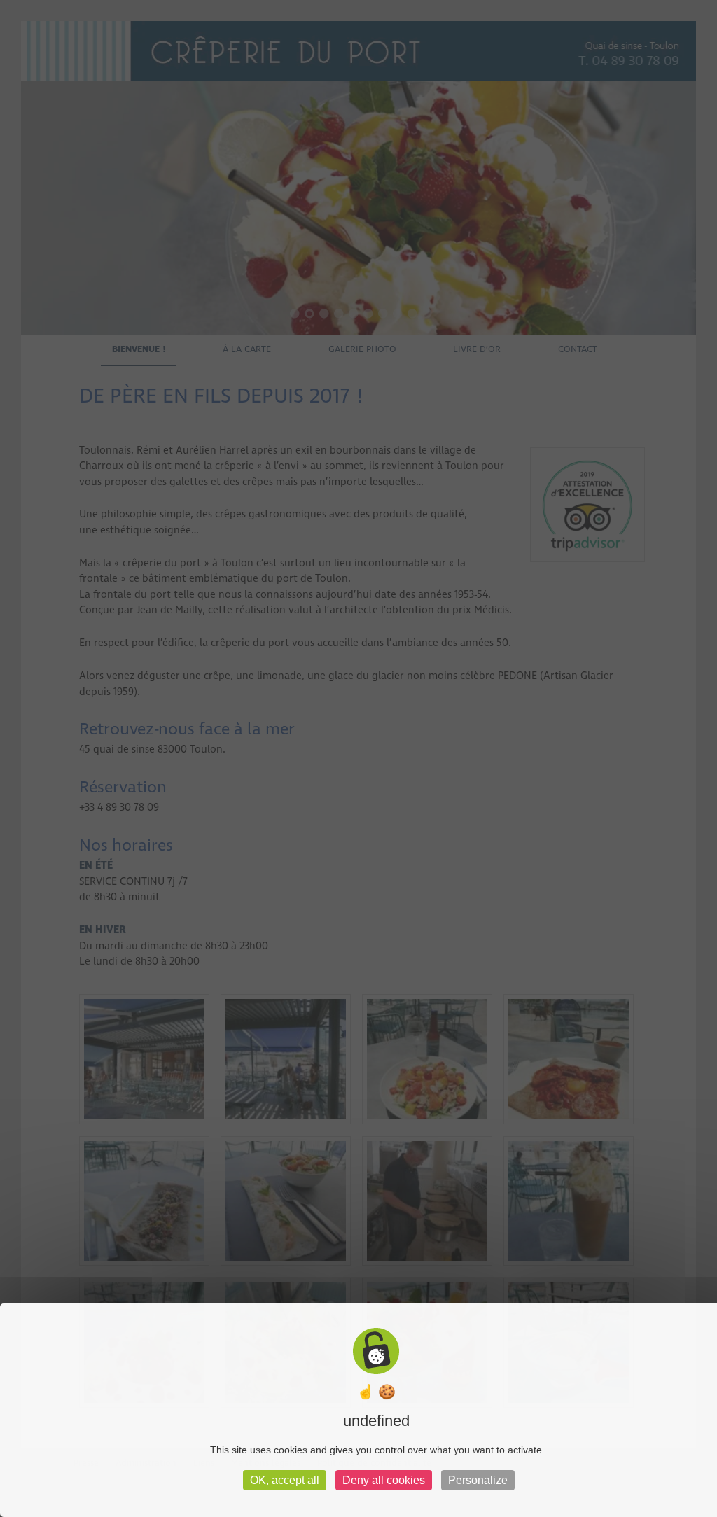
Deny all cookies (383, 1480)
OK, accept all (284, 1480)
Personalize (478, 1480)
